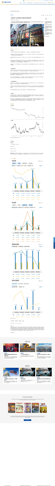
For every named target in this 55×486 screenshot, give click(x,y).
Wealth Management (29, 2)
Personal (20, 2)
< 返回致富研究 (12, 332)
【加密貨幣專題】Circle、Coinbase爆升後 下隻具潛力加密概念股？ (48, 33)
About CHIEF (41, 2)
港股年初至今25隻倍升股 (48, 24)
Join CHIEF (44, 2)
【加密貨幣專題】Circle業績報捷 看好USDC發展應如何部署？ (48, 30)
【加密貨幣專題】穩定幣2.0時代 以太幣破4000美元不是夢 (48, 22)
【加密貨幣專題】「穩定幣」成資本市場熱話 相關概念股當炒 (48, 27)
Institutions (24, 2)
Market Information (36, 2)
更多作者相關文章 (47, 36)
